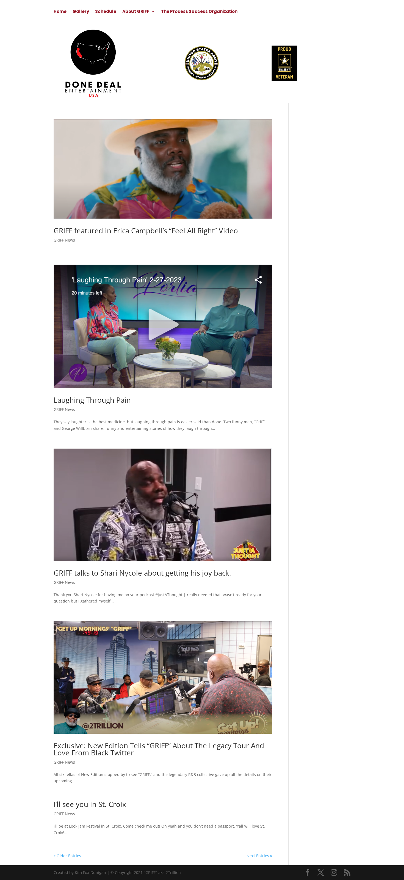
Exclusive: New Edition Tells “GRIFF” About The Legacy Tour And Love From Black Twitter (159, 749)
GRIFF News (64, 240)
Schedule (105, 12)
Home (60, 12)
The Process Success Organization (199, 12)
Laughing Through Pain (92, 400)
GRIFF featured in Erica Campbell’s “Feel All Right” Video (146, 231)
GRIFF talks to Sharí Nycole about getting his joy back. (142, 573)
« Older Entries (67, 855)
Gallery (81, 12)
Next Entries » (259, 855)
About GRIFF (136, 12)
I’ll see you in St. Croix (90, 804)
